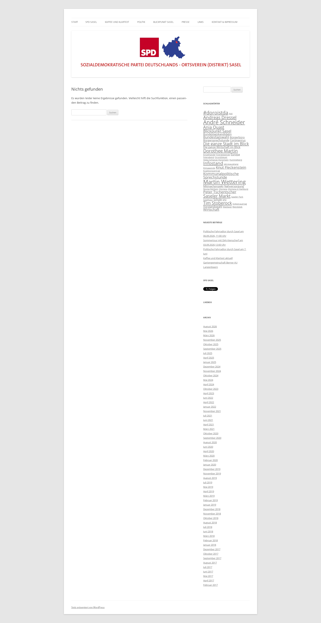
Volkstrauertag (240, 204)
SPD (224, 200)
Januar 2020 (209, 464)
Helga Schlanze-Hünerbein (216, 160)
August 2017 (210, 562)
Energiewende (223, 154)
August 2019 (210, 478)
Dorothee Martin (220, 151)
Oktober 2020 (210, 433)
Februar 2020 (210, 460)
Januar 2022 (209, 406)
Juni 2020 (208, 446)
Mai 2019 (208, 487)
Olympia (223, 189)
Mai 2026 (208, 331)
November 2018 (212, 513)
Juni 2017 (208, 571)
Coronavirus (238, 140)
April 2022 (208, 402)
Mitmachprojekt (213, 186)
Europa (235, 154)
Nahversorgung (234, 186)
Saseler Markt (217, 196)
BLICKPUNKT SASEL (163, 22)
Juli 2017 (207, 567)
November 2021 (212, 411)
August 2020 (210, 442)
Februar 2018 (210, 540)
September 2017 (212, 558)
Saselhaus (208, 200)
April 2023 (208, 393)
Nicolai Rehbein (210, 189)
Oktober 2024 (210, 375)
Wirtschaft (211, 209)
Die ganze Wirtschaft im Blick (221, 147)
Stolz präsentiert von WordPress (88, 607)
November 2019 (212, 473)
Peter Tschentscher (219, 191)
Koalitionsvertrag (211, 171)
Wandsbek (237, 207)
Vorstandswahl (212, 206)
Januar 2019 (209, 504)
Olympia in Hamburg (238, 189)
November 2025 (212, 339)
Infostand (213, 163)
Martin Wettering (224, 182)
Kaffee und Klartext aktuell (218, 258)
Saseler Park (237, 197)
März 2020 (209, 455)
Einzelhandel (209, 154)
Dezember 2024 (211, 366)
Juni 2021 (208, 420)
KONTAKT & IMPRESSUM (224, 22)
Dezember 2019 (211, 469)
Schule (217, 199)
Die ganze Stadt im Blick (226, 143)
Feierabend (208, 157)
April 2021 (208, 424)
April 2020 (208, 451)
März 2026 (209, 335)
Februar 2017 (210, 585)
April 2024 (208, 384)
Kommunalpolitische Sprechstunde (221, 175)
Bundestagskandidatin (217, 134)
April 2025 (208, 357)
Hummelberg (235, 160)
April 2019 (208, 491)
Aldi (231, 113)
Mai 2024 (208, 380)
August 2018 (210, 522)
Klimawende (209, 168)
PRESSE (185, 22)
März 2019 (209, 495)
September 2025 (212, 348)
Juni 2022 (208, 397)
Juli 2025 (207, 353)
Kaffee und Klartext (117, 22)
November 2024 (212, 371)
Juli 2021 (207, 415)
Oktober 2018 (210, 518)
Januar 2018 (209, 544)
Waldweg (227, 207)
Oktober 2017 (210, 553)
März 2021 (209, 429)
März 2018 (209, 536)
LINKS (201, 22)
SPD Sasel (91, 22)
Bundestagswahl (216, 137)
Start (74, 22)
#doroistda (215, 112)
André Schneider (224, 122)
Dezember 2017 (211, 549)
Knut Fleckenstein (231, 167)
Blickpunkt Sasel (217, 131)
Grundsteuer (221, 157)
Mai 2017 (208, 576)
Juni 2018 (208, 531)
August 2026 (210, 326)
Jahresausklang (231, 164)
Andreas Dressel (219, 117)
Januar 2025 (209, 362)
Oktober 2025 (210, 344)
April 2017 (208, 580)
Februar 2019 (210, 500)
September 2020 (212, 438)
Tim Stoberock (217, 203)
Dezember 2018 (211, 509)
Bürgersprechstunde (216, 140)
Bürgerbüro (237, 137)
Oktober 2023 (210, 389)
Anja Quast (213, 127)
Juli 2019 (207, 482)
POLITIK (141, 22)
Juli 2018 (207, 527)
